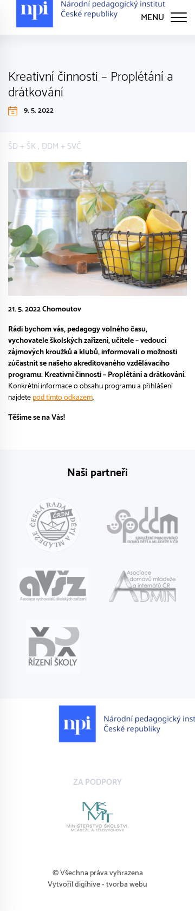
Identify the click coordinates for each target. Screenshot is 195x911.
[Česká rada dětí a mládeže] (53, 525)
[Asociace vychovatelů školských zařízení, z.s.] (53, 585)
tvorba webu (126, 885)
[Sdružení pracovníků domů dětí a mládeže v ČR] (142, 524)
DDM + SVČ (61, 146)
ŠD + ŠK (22, 146)
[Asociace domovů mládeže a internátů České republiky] (142, 586)
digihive (87, 885)
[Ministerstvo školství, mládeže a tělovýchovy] (97, 816)
